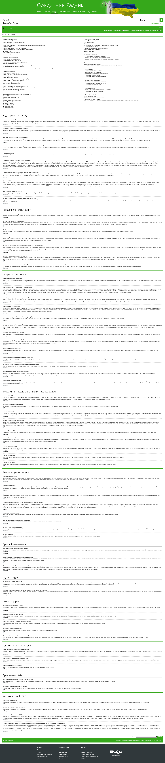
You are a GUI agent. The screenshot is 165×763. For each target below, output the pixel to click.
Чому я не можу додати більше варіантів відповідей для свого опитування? (21, 79)
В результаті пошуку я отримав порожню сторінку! (96, 73)
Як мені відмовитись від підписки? (92, 84)
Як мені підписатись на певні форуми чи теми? (95, 83)
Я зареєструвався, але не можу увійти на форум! (15, 48)
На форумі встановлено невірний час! (12, 60)
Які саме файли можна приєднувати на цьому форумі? (97, 89)
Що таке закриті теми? (8, 106)
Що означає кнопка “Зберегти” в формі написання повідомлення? (19, 87)
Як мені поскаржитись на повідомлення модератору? (16, 86)
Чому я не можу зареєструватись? (11, 52)
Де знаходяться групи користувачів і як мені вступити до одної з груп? (101, 45)
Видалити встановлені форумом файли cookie (132, 740)
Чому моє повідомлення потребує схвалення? (14, 89)
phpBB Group (56, 702)
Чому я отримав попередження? (10, 84)
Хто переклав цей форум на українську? (94, 97)
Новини (47, 12)
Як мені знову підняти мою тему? (11, 90)
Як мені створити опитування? (10, 77)
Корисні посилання (87, 752)
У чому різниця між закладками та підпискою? (95, 81)
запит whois (98, 725)
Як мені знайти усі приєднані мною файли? (94, 91)
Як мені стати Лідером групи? (91, 46)
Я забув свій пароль (8, 46)
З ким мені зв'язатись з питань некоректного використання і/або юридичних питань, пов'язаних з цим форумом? (111, 100)
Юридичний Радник (59, 5)
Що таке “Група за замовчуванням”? (93, 49)
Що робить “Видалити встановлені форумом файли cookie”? (17, 54)
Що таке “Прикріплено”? (8, 104)
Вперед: (134, 736)
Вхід (161, 30)
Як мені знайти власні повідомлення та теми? (95, 76)
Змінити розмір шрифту (160, 27)
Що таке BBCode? (7, 95)
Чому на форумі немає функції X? (92, 99)
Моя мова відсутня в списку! (10, 63)
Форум (54, 12)
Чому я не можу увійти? (8, 40)
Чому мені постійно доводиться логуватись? (13, 43)
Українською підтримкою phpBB (42, 709)
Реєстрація (134, 30)
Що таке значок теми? (8, 107)
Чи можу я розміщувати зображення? (12, 100)
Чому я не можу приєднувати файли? (12, 83)
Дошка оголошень (64, 747)
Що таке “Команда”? (89, 51)
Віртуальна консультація (44, 754)
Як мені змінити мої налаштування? (11, 59)
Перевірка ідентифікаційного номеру (90, 757)
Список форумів (9, 28)
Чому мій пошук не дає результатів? (93, 72)
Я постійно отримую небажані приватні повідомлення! (97, 57)
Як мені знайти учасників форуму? (92, 75)
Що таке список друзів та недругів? (92, 64)
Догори (6, 124)
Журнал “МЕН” (64, 12)
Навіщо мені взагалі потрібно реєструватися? (14, 42)
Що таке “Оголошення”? (8, 103)
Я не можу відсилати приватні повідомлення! (95, 56)
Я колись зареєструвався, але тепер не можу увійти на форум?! (18, 49)
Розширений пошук (157, 23)
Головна (39, 12)
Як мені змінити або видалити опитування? (13, 80)
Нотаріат (61, 759)
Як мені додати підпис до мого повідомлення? (14, 76)
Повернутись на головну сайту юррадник (148, 30)
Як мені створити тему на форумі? (11, 73)
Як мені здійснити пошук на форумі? (93, 70)
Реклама (95, 12)
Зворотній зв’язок (78, 12)
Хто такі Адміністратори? (90, 40)
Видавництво (63, 754)
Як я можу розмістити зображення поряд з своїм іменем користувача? (20, 65)
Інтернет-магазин (64, 750)
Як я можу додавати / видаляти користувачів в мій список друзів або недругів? (103, 65)
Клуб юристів (63, 752)
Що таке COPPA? (7, 51)
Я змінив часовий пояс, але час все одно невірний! (15, 62)
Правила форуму (108, 30)
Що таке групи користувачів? (91, 43)
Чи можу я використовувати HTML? (11, 97)
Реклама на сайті (86, 750)
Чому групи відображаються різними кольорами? (96, 48)
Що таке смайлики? (7, 98)
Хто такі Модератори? (89, 42)
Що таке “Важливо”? (8, 101)
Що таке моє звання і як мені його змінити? (13, 66)
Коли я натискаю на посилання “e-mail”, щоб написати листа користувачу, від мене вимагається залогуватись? (30, 68)
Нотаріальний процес (87, 754)
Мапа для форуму (117, 30)
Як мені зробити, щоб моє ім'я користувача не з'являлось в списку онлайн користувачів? (24, 45)
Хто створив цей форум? (90, 96)
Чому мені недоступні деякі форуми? (12, 81)
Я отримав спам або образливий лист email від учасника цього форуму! (101, 59)
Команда (118, 740)
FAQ (88, 12)
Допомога (126, 30)
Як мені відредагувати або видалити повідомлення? (15, 74)
